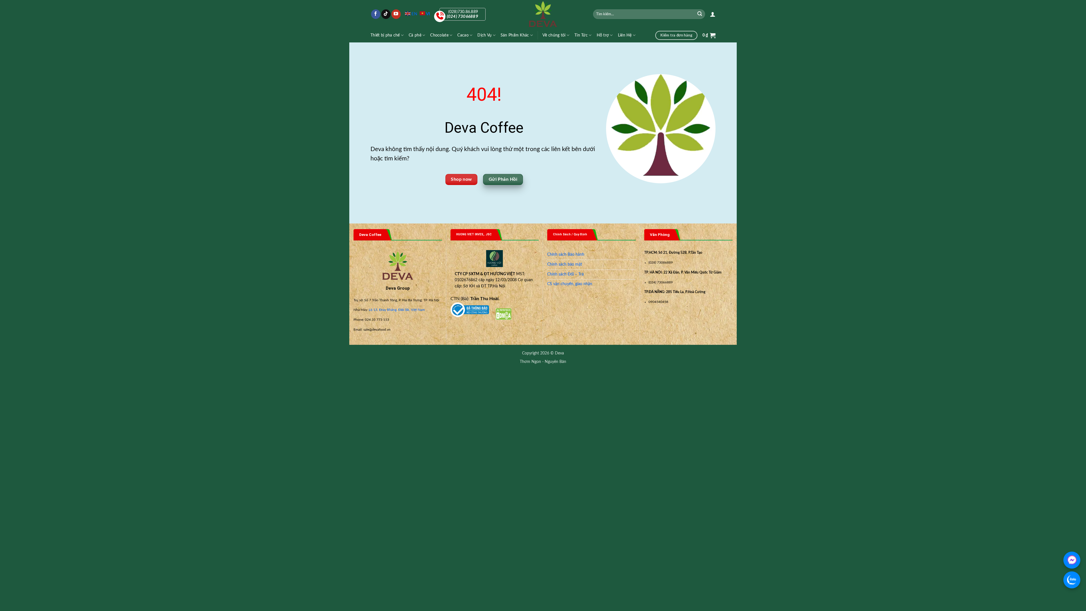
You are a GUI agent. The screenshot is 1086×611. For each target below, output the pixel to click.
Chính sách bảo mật (564, 264)
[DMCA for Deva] (503, 314)
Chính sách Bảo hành (565, 255)
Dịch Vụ (484, 35)
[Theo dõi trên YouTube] (396, 14)
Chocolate (439, 35)
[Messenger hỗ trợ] (1071, 560)
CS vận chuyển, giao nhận (569, 284)
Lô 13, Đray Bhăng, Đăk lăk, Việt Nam (397, 309)
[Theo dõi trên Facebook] (375, 14)
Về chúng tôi (553, 35)
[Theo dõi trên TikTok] (386, 14)
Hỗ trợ (603, 35)
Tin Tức (581, 35)
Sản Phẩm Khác (515, 35)
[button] (713, 14)
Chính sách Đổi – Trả (565, 274)
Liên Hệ (625, 35)
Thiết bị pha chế (385, 35)
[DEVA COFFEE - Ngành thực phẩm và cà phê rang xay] (543, 14)
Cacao (462, 35)
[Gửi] (700, 14)
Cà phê (415, 35)
